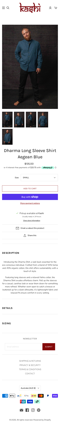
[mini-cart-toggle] (55, 7)
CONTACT (30, 373)
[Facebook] (27, 410)
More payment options (30, 203)
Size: (17, 177)
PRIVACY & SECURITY (30, 365)
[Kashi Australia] (30, 7)
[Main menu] (3, 7)
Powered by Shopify (42, 420)
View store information (31, 220)
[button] (30, 251)
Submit (48, 347)
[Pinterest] (38, 410)
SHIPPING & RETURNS (30, 361)
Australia (28, 388)
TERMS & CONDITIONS (30, 369)
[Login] (50, 7)
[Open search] (8, 7)
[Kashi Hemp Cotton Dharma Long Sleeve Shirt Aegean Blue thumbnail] (7, 120)
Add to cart (30, 189)
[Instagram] (33, 410)
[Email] (21, 410)
